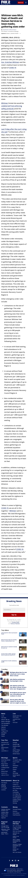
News (3, 714)
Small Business (16, 815)
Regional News (4, 823)
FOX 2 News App (17, 788)
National (3, 727)
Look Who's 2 (4, 751)
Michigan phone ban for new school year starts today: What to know (18, 674)
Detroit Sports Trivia (4, 748)
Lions (14, 763)
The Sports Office (17, 760)
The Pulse (3, 717)
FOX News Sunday (4, 733)
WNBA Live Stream (15, 849)
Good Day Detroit (5, 760)
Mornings (4, 758)
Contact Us (15, 784)
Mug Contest (4, 763)
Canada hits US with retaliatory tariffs (9, 661)
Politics (3, 736)
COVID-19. (20, 549)
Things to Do (4, 731)
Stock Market (16, 813)
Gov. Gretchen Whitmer (10, 62)
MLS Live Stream (17, 852)
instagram (15, 860)
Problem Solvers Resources (17, 800)
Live (14, 714)
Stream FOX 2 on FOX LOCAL (17, 716)
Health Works (4, 765)
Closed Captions (17, 798)
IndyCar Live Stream (16, 837)
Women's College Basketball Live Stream (17, 846)
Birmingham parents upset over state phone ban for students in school (18, 694)
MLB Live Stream (17, 831)
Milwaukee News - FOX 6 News (5, 829)
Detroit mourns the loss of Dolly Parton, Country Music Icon (9, 640)
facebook (9, 860)
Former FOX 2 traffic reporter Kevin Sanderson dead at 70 (8, 654)
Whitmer (4, 103)
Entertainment (6, 780)
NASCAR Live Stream (16, 833)
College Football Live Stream (17, 828)
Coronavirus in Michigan (13, 31)
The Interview (4, 725)
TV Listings (4, 788)
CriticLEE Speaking (3, 785)
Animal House (16, 753)
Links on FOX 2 (5, 775)
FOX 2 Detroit (4, 31)
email (18, 860)
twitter (12, 860)
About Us (16, 780)
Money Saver (4, 771)
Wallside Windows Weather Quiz (5, 810)
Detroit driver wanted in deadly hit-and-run (9, 647)
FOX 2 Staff (15, 782)
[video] (23, 634)
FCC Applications (17, 796)
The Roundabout (5, 723)
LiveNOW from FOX (16, 719)
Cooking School (5, 767)
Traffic (14, 748)
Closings (15, 742)
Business (3, 729)
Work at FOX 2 (16, 786)
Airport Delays (16, 750)
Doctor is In (4, 773)
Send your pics (5, 742)
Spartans (15, 767)
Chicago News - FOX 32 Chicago (5, 826)
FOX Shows (4, 782)
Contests (3, 790)
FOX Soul (15, 722)
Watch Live (20, 2)
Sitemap (15, 803)
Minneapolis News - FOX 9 (4, 833)
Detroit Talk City (5, 719)
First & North (16, 762)
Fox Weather (16, 752)
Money (15, 807)
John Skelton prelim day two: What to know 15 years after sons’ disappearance (18, 687)
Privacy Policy (15, 622)
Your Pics (4, 740)
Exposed (3, 817)
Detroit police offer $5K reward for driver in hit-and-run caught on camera (18, 701)
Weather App (16, 744)
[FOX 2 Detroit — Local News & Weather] (5, 2)
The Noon (3, 762)
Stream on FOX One (16, 823)
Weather (16, 740)
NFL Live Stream (17, 826)
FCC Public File (16, 794)
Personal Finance (17, 809)
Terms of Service (15, 623)
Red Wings (15, 773)
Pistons (14, 769)
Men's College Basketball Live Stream (16, 841)
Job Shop (15, 790)
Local (2, 716)
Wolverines (15, 765)
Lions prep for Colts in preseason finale (9, 633)
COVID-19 (12, 68)
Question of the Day (5, 745)
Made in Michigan (5, 721)
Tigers (14, 771)
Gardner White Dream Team (4, 813)
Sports (15, 758)
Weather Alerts (16, 746)
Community (16, 792)
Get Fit (3, 769)
